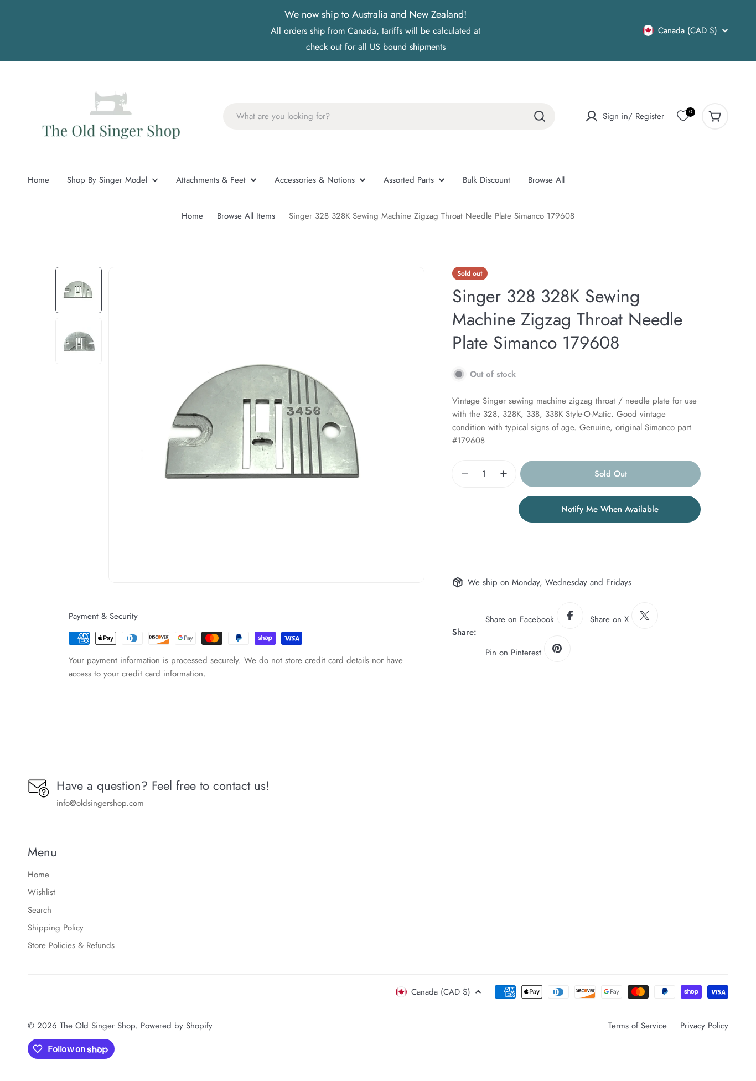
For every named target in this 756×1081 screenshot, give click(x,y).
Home (192, 216)
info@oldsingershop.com (100, 803)
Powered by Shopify (177, 1026)
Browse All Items (246, 216)
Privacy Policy (704, 1026)
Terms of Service (637, 1026)
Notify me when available (610, 509)
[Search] (539, 116)
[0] (682, 116)
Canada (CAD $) (687, 30)
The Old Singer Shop (97, 1026)
